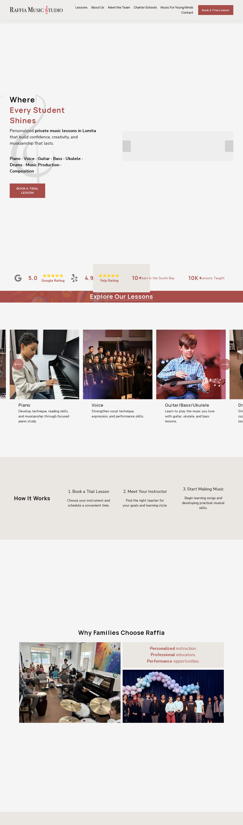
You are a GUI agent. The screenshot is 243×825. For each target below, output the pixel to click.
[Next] (225, 364)
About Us (97, 7)
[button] (126, 146)
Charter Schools (145, 7)
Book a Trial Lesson (215, 10)
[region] (121, 380)
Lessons (81, 7)
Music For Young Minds (177, 7)
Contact (187, 12)
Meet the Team (119, 7)
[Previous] (18, 364)
